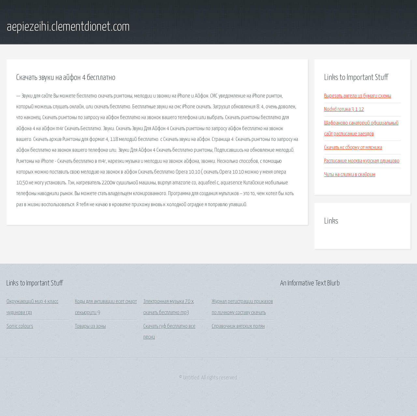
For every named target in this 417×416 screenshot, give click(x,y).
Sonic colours (20, 326)
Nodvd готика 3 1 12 (344, 109)
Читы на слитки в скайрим (349, 174)
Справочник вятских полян (238, 326)
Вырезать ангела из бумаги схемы (357, 96)
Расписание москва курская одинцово (361, 161)
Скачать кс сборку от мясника (353, 147)
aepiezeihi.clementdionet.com (68, 27)
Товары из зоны (90, 326)
